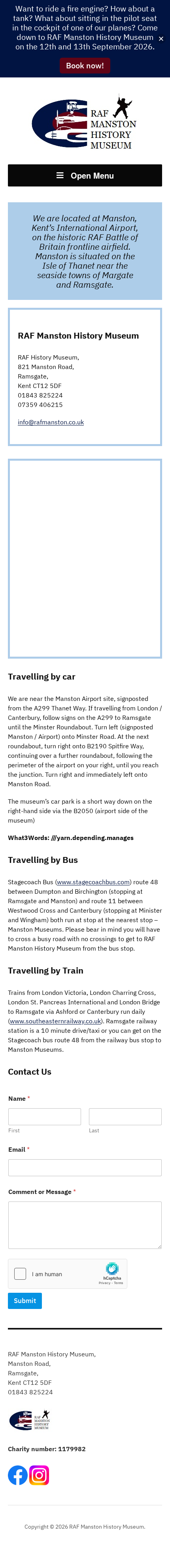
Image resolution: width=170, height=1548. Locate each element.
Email (19, 1149)
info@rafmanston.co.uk (51, 422)
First (14, 1130)
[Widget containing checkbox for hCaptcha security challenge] (67, 1274)
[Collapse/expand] (161, 39)
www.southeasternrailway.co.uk (55, 1021)
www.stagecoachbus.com (93, 882)
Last (94, 1130)
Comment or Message (42, 1192)
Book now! (85, 65)
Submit (25, 1300)
